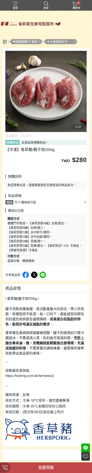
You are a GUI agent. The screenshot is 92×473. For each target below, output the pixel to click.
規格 (9, 202)
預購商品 (12, 142)
